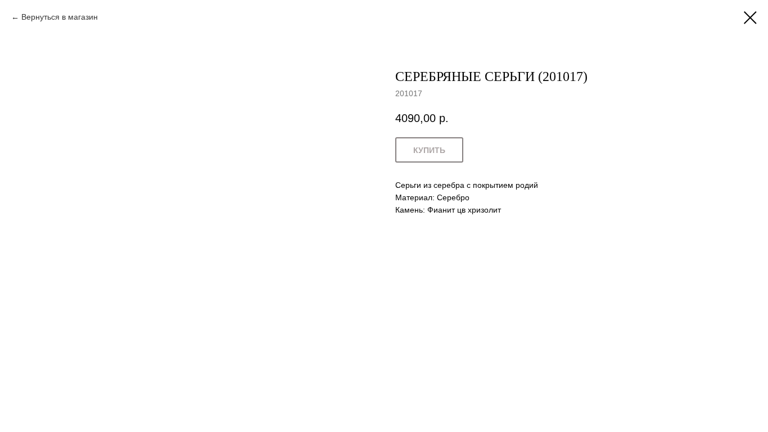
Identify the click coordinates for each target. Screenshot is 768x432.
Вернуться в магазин (59, 16)
